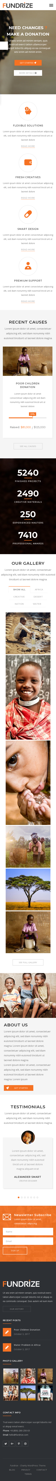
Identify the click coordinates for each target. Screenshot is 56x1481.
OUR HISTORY (17, 1309)
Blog (12, 1470)
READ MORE (28, 146)
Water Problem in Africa (27, 1345)
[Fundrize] (18, 4)
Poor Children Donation (27, 1329)
